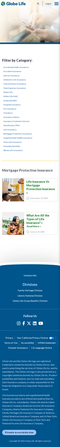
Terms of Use (10, 342)
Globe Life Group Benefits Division (30, 300)
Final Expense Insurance (14, 88)
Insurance (8, 113)
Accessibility (27, 342)
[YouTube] (40, 324)
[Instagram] (19, 324)
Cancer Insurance (11, 75)
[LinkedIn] (35, 324)
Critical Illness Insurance (14, 84)
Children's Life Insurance (14, 80)
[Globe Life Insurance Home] (13, 3)
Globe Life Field (10, 96)
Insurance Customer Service (16, 121)
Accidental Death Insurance (16, 67)
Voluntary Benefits (11, 146)
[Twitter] (29, 324)
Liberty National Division (30, 295)
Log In (48, 3)
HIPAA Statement (47, 342)
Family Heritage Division (30, 290)
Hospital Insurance (12, 104)
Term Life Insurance (12, 142)
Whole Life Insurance (13, 150)
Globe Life (8, 92)
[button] (56, 3)
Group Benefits (10, 100)
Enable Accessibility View (20, 432)
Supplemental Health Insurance (17, 138)
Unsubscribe (30, 275)
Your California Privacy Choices (33, 337)
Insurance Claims (11, 117)
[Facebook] (23, 324)
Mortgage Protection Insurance (17, 134)
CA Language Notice (41, 347)
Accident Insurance (12, 71)
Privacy (9, 337)
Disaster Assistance (18, 347)
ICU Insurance (9, 109)
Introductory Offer (11, 125)
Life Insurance (9, 129)
